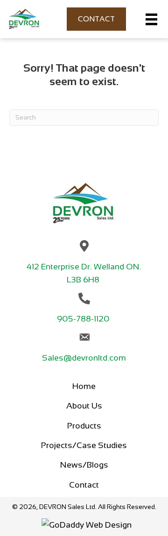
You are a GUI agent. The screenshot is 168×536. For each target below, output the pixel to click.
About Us (84, 405)
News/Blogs (84, 464)
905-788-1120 (84, 318)
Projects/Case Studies (84, 445)
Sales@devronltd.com (84, 357)
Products (84, 425)
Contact (84, 484)
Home (84, 386)
